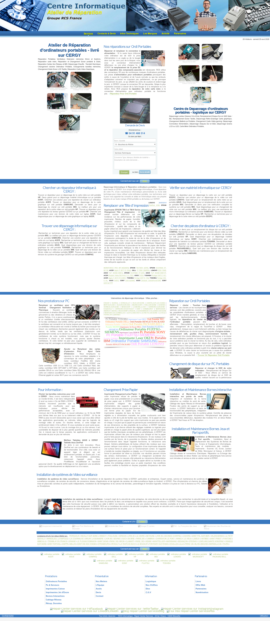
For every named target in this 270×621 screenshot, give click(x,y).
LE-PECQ (162, 313)
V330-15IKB (162, 270)
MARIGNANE (171, 541)
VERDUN (122, 536)
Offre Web (200, 585)
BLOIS (197, 544)
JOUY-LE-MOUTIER (133, 313)
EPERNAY (193, 541)
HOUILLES (174, 544)
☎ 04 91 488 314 (135, 133)
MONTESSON (160, 309)
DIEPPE (65, 544)
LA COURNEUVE (77, 538)
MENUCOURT (126, 307)
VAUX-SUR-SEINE (138, 303)
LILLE (181, 544)
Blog (161, 611)
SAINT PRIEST (215, 538)
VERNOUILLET (125, 303)
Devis (98, 592)
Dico (148, 589)
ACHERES (161, 305)
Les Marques (150, 33)
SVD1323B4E (130, 280)
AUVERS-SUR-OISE (123, 305)
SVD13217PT (108, 283)
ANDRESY (107, 311)
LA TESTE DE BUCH (128, 544)
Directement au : (135, 130)
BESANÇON (183, 541)
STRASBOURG (104, 544)
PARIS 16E (114, 541)
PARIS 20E (140, 538)
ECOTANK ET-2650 (137, 273)
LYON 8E (108, 538)
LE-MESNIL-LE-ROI (139, 307)
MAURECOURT (137, 305)
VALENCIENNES (217, 536)
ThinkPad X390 (153, 205)
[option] (53, 527)
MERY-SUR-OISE (109, 305)
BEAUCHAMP (123, 311)
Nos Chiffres (152, 585)
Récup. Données (54, 603)
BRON (122, 541)
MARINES (117, 315)
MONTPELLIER (159, 541)
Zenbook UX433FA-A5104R (151, 280)
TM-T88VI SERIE (142, 268)
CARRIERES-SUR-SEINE (156, 307)
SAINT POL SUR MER (200, 536)
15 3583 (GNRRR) (143, 270)
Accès (145, 181)
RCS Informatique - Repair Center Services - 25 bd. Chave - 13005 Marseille (149, 616)
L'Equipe (100, 585)
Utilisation (264, 616)
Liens (198, 581)
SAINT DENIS (103, 541)
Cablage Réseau (53, 599)
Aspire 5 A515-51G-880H (117, 278)
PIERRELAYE (108, 315)
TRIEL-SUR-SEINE (150, 305)
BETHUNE (150, 536)
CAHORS (186, 536)
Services (88, 33)
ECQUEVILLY (108, 309)
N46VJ (116, 280)
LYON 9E (159, 536)
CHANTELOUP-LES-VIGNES (155, 303)
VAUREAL (115, 303)
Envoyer (124, 172)
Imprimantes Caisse (55, 589)
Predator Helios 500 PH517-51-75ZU (121, 275)
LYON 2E (131, 536)
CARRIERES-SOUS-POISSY (124, 309)
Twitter (154, 609)
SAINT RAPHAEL (54, 544)
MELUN (73, 544)
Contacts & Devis (107, 33)
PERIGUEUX (74, 536)
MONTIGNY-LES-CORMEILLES (115, 313)
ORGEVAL (132, 311)
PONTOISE (227, 538)
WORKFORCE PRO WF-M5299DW (116, 268)
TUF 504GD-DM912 (116, 273)
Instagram (217, 609)
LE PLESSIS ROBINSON (86, 541)
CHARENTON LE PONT (165, 538)
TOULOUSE (112, 536)
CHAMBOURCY (148, 309)
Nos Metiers (101, 581)
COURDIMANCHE (143, 311)
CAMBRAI (150, 538)
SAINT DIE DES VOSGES (87, 544)
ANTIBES (204, 538)
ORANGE (72, 541)
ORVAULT (115, 544)
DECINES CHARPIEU (172, 536)
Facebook (97, 609)
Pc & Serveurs (52, 585)
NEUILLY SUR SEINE (89, 536)
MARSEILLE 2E (215, 544)
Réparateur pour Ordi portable (123, 93)
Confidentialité (8, 616)
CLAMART (130, 541)
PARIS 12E (189, 544)
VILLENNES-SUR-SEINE (158, 311)
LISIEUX (196, 538)
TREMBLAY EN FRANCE (57, 541)
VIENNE (148, 541)
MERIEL (114, 311)
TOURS (226, 544)
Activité (165, 33)
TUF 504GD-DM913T (158, 273)
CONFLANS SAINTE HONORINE (211, 541)
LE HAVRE (140, 536)
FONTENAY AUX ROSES (158, 544)
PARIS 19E (139, 541)
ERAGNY (107, 303)
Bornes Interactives (55, 596)
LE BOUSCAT (142, 544)
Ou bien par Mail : (135, 136)
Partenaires (180, 33)
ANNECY (102, 536)
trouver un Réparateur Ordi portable (214, 355)
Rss (212, 611)
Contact (142, 522)
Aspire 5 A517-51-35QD (122, 270)
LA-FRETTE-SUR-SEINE (149, 313)
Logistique (151, 581)
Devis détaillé (145, 172)
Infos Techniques (129, 33)
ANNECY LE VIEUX (184, 538)
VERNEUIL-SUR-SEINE (111, 307)
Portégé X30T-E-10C (159, 275)
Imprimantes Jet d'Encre (57, 592)
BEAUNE (204, 544)
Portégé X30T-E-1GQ (141, 278)
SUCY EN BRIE (128, 538)
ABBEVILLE (41, 541)
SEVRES (117, 538)
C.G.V (148, 592)
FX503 (141, 275)
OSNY (138, 309)
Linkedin (113, 611)
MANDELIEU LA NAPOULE (57, 538)
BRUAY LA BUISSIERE (94, 538)
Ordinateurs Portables (56, 581)
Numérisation (202, 592)
